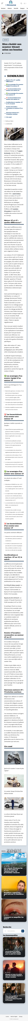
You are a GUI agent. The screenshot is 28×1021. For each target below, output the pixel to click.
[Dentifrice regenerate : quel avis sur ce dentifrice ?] (14, 887)
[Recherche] (21, 3)
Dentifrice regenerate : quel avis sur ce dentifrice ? (14, 894)
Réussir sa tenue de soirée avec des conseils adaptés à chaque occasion (13, 976)
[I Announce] (10, 3)
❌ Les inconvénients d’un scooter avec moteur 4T (13, 98)
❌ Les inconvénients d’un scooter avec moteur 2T (13, 89)
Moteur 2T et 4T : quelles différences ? (13, 80)
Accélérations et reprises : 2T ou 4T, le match (14, 103)
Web (8, 949)
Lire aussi (9, 117)
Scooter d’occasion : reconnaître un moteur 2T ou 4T (14, 108)
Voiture (6, 40)
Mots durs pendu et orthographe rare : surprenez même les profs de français (13, 998)
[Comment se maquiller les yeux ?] (14, 910)
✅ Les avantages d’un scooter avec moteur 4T (14, 94)
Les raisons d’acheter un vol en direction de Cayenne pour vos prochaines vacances (13, 870)
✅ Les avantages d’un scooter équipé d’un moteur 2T (14, 85)
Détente (7, 866)
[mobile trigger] (2, 3)
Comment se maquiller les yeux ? (14, 917)
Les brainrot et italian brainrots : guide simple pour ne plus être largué (13, 953)
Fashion (7, 915)
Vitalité (7, 890)
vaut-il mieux (16, 194)
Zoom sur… (14, 851)
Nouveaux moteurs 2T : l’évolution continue (12, 113)
